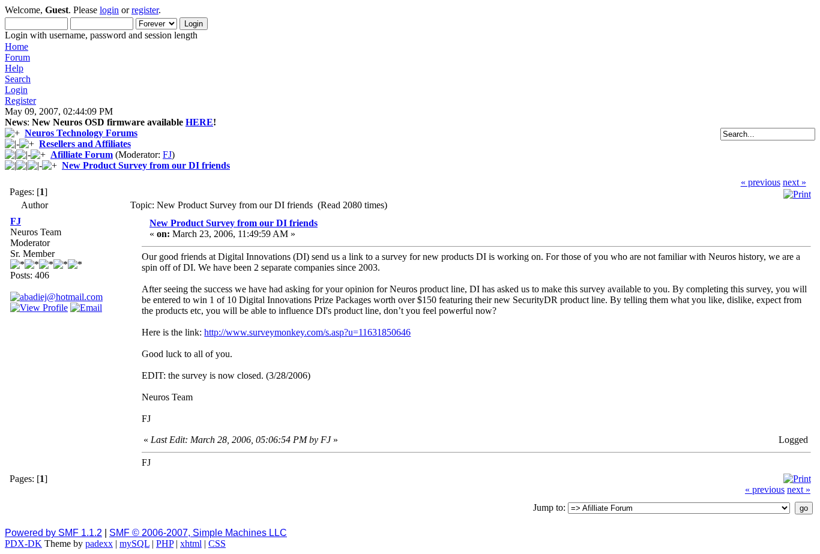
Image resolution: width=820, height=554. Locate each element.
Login (16, 90)
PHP (164, 543)
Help (14, 68)
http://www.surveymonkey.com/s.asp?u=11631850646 (307, 332)
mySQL (134, 543)
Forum (17, 57)
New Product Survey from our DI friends (146, 165)
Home (16, 46)
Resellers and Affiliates (85, 144)
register (144, 10)
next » (794, 182)
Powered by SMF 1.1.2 (53, 533)
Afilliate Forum (81, 154)
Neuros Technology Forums (81, 133)
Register (20, 100)
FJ (167, 154)
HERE (199, 122)
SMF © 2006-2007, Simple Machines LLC (198, 533)
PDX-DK (23, 543)
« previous (760, 182)
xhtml (191, 543)
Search (18, 79)
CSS (217, 543)
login (109, 10)
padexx (99, 543)
